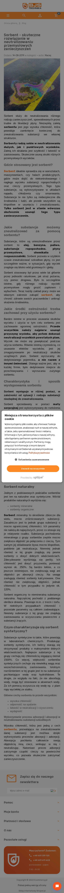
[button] (32, 459)
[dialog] (32, 446)
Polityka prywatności (39, 452)
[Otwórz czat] (57, 886)
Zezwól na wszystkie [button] (33, 469)
